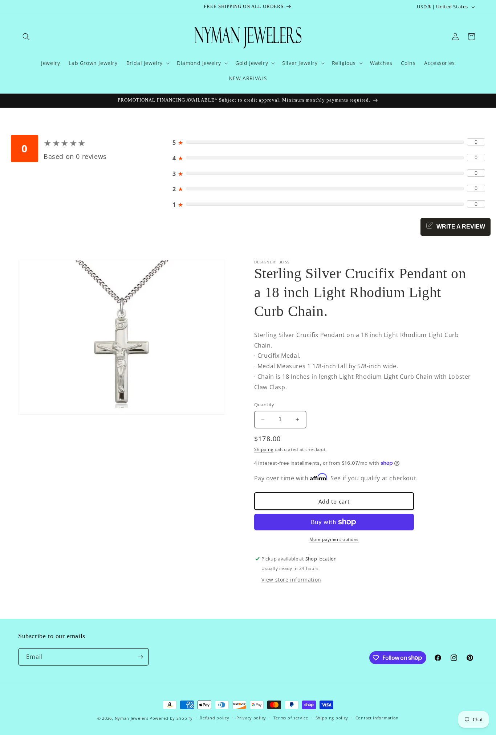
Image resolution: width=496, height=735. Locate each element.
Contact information (377, 717)
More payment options (334, 539)
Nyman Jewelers (132, 718)
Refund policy (214, 717)
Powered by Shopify (171, 718)
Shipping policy (332, 717)
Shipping (264, 449)
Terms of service (290, 717)
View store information (291, 579)
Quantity (264, 404)
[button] (26, 37)
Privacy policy (251, 717)
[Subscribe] (140, 657)
